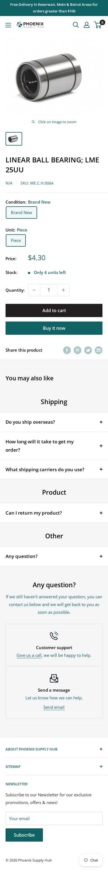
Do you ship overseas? (30, 422)
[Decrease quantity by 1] (34, 290)
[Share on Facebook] (67, 350)
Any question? (22, 556)
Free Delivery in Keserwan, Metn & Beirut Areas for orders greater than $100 (54, 8)
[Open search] (76, 25)
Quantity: (15, 290)
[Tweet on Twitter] (88, 350)
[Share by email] (98, 350)
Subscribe (24, 835)
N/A (9, 183)
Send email (54, 707)
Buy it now (54, 328)
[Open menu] (8, 25)
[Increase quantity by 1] (63, 290)
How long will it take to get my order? (40, 445)
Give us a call (29, 655)
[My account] (86, 25)
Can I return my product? (34, 513)
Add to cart (54, 310)
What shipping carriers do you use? (45, 469)
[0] (97, 25)
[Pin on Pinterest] (77, 350)
